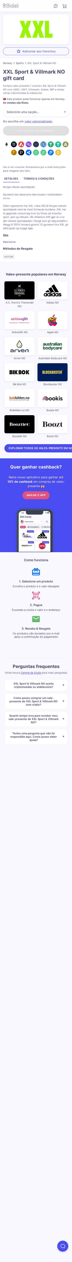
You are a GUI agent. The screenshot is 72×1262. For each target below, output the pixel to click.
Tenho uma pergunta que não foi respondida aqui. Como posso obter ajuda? (33, 736)
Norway (7, 63)
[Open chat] (62, 1246)
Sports (20, 63)
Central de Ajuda (31, 672)
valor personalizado (38, 121)
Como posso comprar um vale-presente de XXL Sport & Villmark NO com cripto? (33, 701)
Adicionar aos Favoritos (39, 51)
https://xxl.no (9, 242)
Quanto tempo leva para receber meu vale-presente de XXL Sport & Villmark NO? (33, 719)
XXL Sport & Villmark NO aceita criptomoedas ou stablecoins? (33, 685)
